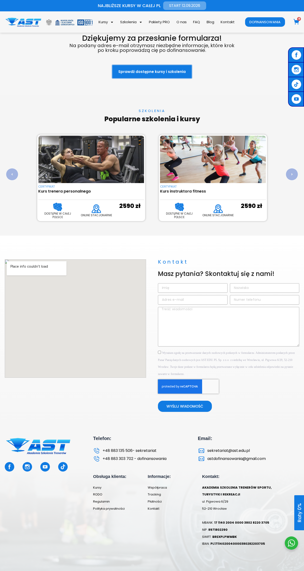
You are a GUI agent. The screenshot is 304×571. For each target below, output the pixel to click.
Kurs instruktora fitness (183, 191)
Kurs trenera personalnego (64, 191)
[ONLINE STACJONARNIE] (96, 208)
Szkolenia (128, 21)
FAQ (196, 21)
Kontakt (228, 21)
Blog (210, 21)
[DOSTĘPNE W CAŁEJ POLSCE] (57, 207)
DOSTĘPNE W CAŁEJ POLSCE (57, 215)
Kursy (103, 21)
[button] (12, 174)
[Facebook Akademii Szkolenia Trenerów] (297, 55)
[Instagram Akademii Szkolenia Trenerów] (297, 69)
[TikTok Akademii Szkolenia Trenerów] (297, 84)
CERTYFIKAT (46, 186)
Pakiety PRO (159, 21)
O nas (181, 21)
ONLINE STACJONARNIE (96, 215)
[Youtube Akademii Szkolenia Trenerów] (297, 99)
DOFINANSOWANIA (264, 21)
